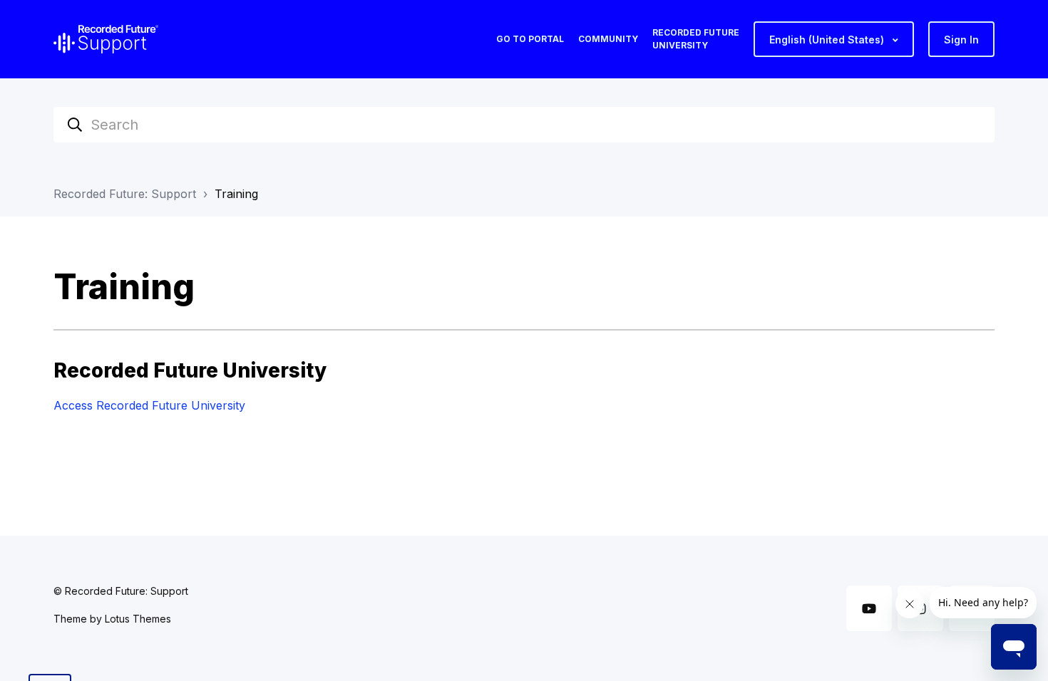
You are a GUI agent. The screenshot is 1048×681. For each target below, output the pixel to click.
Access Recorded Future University (149, 405)
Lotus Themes (138, 619)
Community (608, 38)
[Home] (105, 39)
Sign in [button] (961, 39)
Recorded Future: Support (124, 194)
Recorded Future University (695, 39)
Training (236, 194)
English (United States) (828, 39)
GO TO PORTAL (530, 38)
